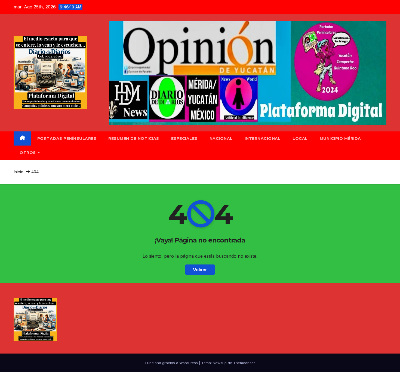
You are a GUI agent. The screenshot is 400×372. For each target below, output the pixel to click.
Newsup (220, 363)
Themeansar (244, 363)
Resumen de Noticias (133, 138)
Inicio (18, 171)
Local (300, 138)
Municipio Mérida (340, 138)
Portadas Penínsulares (67, 138)
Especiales (184, 138)
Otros (28, 152)
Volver (200, 269)
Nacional (221, 138)
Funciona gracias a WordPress (172, 363)
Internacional (263, 138)
